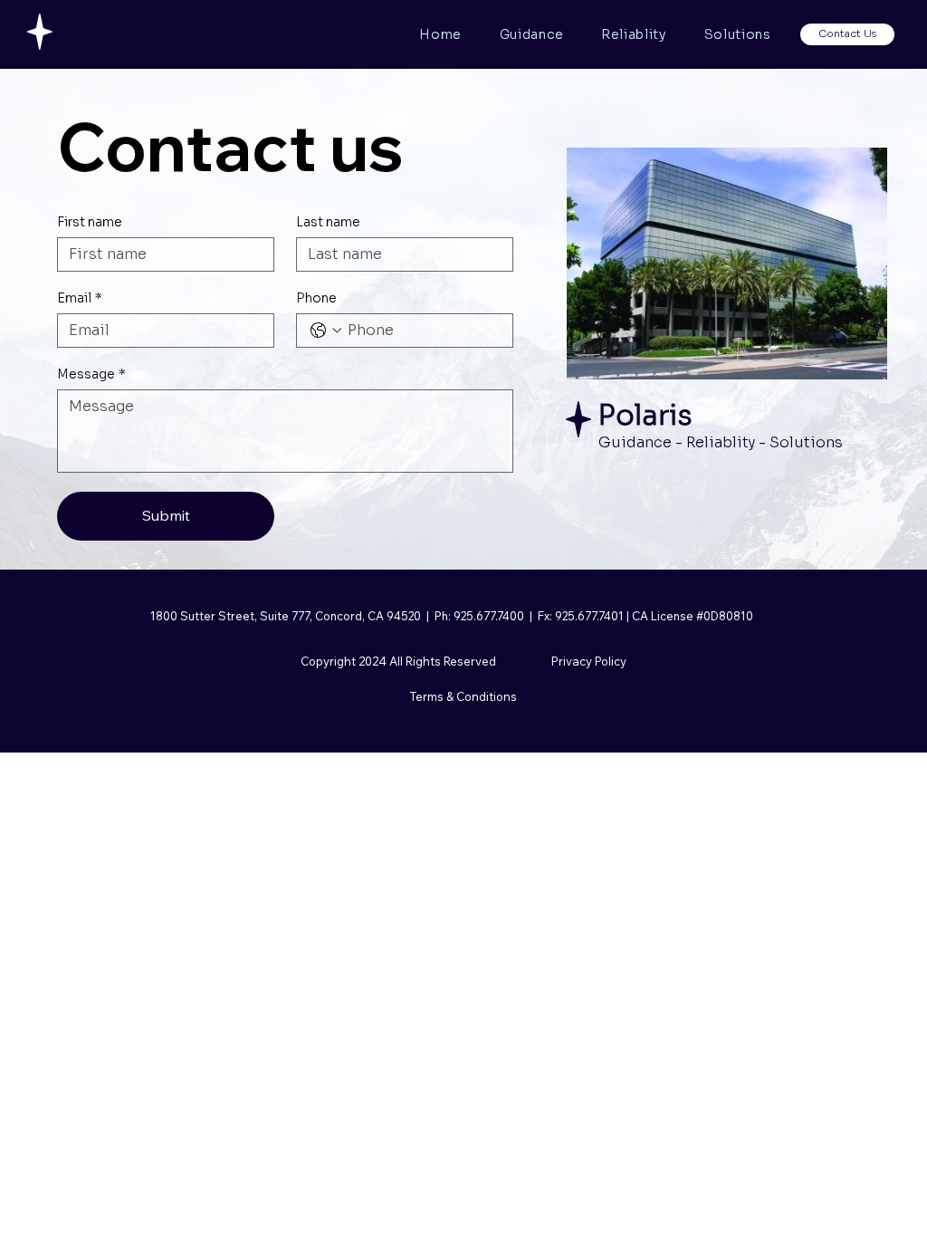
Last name (328, 222)
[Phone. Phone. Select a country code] (326, 330)
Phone (316, 298)
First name (89, 222)
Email (79, 298)
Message (91, 374)
